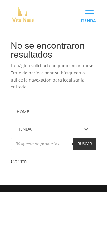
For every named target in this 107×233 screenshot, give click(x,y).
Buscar (85, 143)
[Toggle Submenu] (85, 129)
